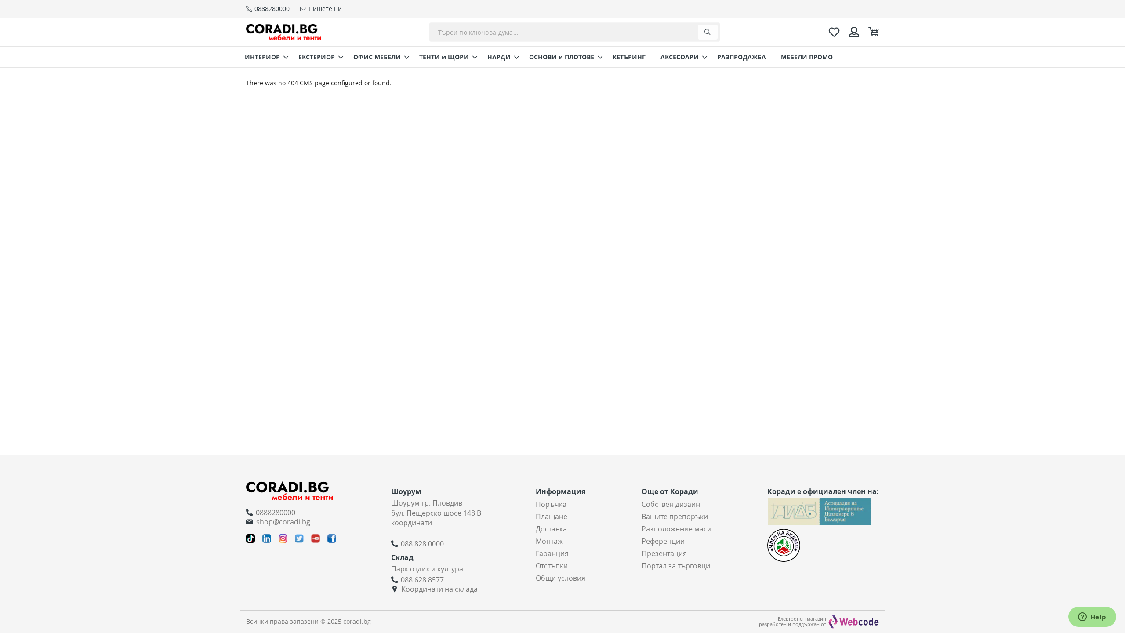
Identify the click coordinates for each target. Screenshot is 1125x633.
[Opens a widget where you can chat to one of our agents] (1092, 618)
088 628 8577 (422, 579)
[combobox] (574, 32)
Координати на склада (439, 589)
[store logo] (283, 32)
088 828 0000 (422, 543)
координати (411, 523)
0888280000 (275, 512)
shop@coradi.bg (283, 521)
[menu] (562, 57)
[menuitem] (264, 57)
